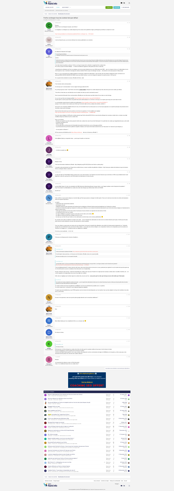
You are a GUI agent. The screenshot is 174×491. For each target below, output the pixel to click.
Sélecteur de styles (48, 480)
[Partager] (127, 23)
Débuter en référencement (66, 455)
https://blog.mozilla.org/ (76, 132)
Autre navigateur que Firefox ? (54, 410)
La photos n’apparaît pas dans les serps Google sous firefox (61, 454)
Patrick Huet (50, 411)
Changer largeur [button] (56, 480)
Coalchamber (124, 439)
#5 (129, 135)
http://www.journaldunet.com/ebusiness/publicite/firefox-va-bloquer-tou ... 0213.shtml (74, 34)
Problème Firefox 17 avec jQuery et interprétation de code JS (61, 470)
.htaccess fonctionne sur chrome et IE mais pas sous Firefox (61, 450)
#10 (129, 195)
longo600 (49, 427)
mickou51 (50, 403)
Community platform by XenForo (79, 489)
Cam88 (46, 19)
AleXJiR (49, 471)
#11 (129, 234)
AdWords (60, 463)
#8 (129, 172)
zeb (126, 431)
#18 (129, 356)
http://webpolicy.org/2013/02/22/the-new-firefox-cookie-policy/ (85, 251)
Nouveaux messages (49, 10)
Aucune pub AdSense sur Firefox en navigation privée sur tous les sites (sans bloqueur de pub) (69, 402)
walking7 (49, 439)
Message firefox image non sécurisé (56, 422)
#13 (129, 294)
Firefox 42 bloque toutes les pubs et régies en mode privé (61, 426)
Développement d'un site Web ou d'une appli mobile (66, 415)
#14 (129, 306)
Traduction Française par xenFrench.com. (97, 489)
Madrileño (125, 467)
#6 (129, 147)
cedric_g (125, 395)
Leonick (125, 451)
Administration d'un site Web (65, 435)
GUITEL (49, 395)
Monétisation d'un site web (64, 427)
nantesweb (125, 411)
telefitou (49, 467)
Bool (126, 435)
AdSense (60, 399)
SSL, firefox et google (53, 434)
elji (48, 431)
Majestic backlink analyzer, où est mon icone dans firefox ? (61, 438)
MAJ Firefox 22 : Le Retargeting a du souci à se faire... (60, 462)
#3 (129, 48)
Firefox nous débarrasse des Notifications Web (58, 418)
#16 (129, 329)
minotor (49, 459)
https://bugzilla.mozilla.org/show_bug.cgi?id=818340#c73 (94, 102)
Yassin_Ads (50, 399)
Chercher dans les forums (61, 10)
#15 (129, 318)
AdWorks (49, 463)
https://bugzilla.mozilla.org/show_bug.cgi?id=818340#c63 (87, 98)
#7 (129, 158)
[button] (70, 7)
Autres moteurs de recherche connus (66, 407)
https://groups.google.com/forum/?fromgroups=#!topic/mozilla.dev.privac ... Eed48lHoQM (75, 112)
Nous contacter (97, 480)
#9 (129, 183)
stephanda (50, 447)
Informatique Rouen (51, 423)
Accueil (125, 480)
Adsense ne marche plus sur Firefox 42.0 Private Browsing (61, 430)
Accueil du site (49, 7)
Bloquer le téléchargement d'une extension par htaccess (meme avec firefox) (65, 394)
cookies (58, 19)
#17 (129, 341)
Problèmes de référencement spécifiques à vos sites (71, 423)
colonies (125, 407)
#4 (129, 81)
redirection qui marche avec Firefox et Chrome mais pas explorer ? (63, 458)
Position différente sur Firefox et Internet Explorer (59, 466)
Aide (122, 480)
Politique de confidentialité (115, 480)
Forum (57, 7)
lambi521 (49, 443)
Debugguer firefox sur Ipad (54, 406)
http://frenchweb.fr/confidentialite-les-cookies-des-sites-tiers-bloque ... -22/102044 (72, 264)
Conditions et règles (105, 480)
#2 (129, 37)
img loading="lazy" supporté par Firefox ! (61, 414)
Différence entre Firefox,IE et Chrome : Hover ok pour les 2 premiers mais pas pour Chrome (68, 446)
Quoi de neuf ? (65, 7)
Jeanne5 (125, 455)
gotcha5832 (50, 435)
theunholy (125, 415)
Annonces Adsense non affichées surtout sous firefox (60, 398)
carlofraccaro (50, 455)
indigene (125, 419)
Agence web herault (51, 451)
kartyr (126, 399)
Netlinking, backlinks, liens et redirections (65, 439)
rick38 (49, 415)
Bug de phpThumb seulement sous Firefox (57, 442)
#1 (129, 22)
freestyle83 (50, 407)
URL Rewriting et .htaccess (62, 395)
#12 (129, 246)
